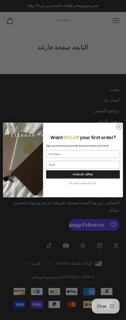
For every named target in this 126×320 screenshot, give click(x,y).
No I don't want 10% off (82, 183)
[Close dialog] (119, 126)
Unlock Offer (83, 174)
